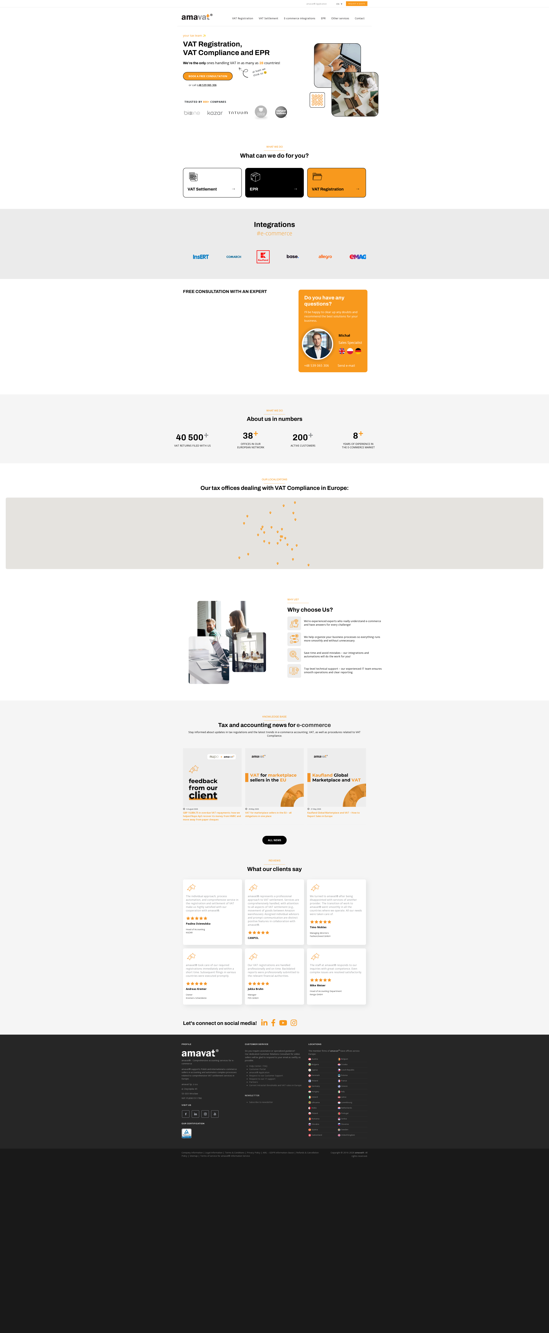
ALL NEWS (274, 840)
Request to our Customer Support (266, 1075)
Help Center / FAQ (258, 1065)
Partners (253, 1081)
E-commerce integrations (299, 18)
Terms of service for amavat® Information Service (225, 1155)
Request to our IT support (262, 1078)
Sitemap (194, 1155)
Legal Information (213, 1152)
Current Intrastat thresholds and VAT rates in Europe (275, 1085)
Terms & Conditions (234, 1152)
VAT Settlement (268, 18)
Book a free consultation (207, 76)
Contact (360, 18)
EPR (323, 18)
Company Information (192, 1152)
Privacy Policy (253, 1152)
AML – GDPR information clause (278, 1152)
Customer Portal (257, 1069)
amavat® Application (316, 3)
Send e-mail (346, 365)
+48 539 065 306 (206, 85)
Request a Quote (356, 4)
